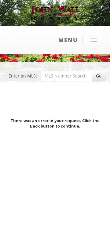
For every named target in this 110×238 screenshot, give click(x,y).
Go (98, 76)
